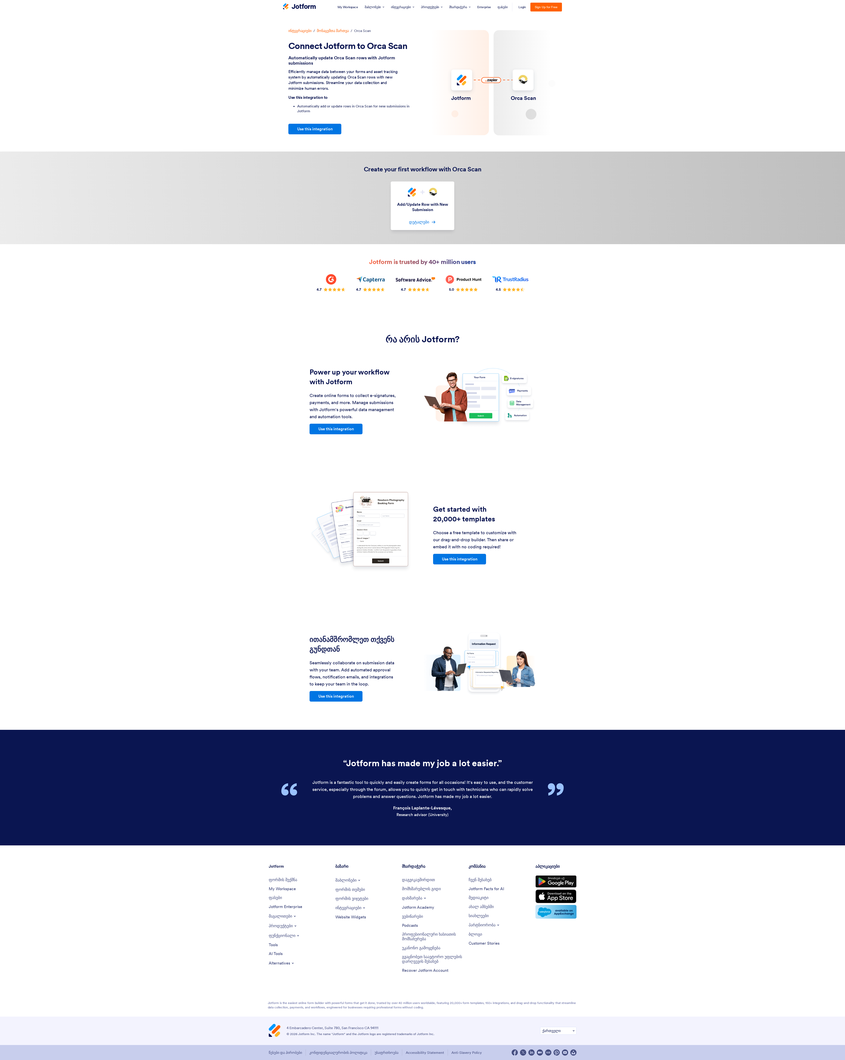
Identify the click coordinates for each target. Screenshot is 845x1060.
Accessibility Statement (425, 1052)
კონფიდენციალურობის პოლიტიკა (338, 1052)
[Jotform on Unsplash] (573, 1052)
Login (522, 7)
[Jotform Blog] (548, 1052)
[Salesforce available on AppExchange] (555, 912)
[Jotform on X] (523, 1052)
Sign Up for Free (546, 7)
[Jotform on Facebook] (515, 1052)
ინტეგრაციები (300, 30)
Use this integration (315, 128)
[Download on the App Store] (555, 896)
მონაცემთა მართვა (333, 30)
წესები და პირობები (285, 1052)
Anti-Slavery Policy (466, 1052)
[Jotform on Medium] (540, 1052)
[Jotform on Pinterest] (557, 1052)
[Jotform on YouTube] (565, 1052)
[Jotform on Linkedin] (531, 1052)
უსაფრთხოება (386, 1052)
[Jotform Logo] (299, 7)
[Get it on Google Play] (555, 881)
